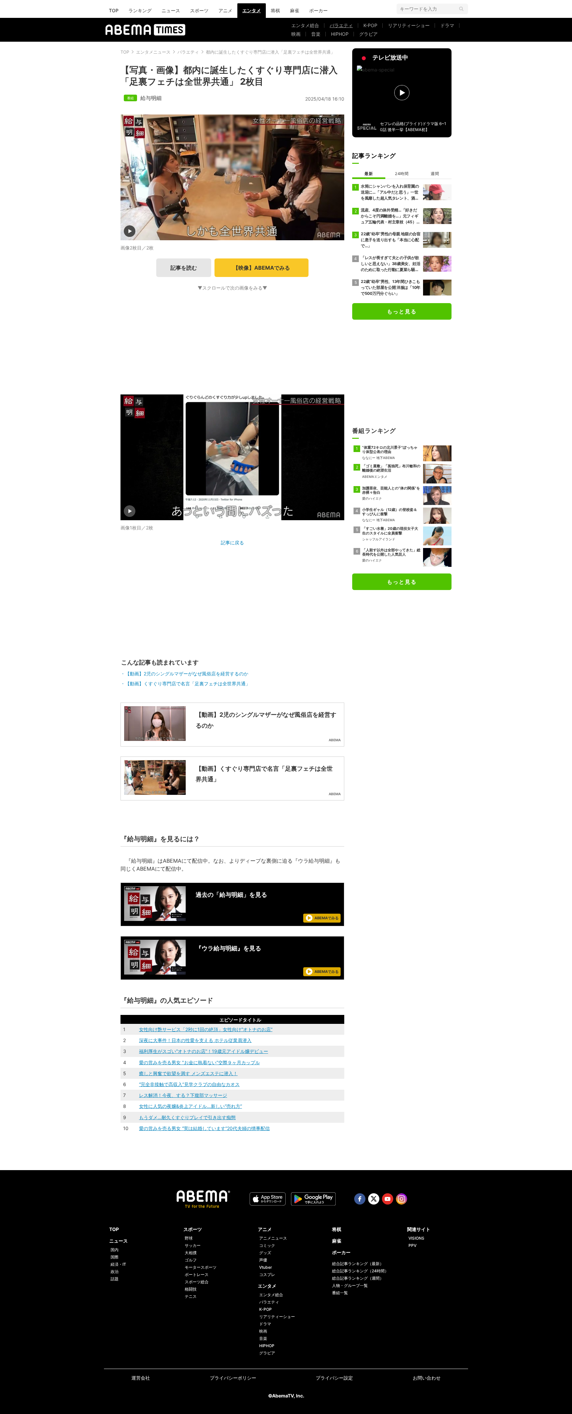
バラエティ (341, 25)
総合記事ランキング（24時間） (360, 1270)
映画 (296, 34)
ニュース (171, 10)
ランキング (140, 10)
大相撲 (191, 1252)
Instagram (401, 1199)
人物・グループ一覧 (350, 1285)
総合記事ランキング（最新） (358, 1263)
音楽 (315, 34)
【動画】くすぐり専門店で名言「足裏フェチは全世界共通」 (187, 683)
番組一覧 (340, 1292)
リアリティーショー (409, 25)
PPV (412, 1245)
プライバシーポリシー (233, 1378)
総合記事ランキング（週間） (358, 1278)
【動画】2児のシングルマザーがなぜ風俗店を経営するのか (186, 673)
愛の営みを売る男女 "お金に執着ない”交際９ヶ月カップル (199, 1062)
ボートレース (197, 1274)
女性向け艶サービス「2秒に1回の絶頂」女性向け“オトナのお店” (205, 1029)
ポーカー (318, 10)
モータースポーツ (200, 1267)
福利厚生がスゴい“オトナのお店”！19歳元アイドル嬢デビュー (203, 1051)
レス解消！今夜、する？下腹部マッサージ (183, 1095)
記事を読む (183, 267)
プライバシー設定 (334, 1378)
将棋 (275, 10)
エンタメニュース (153, 52)
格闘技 (191, 1289)
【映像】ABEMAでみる (261, 267)
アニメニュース (273, 1238)
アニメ (225, 10)
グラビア (368, 34)
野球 (189, 1238)
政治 (115, 1271)
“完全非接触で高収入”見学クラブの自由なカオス (189, 1084)
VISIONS (416, 1238)
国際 (115, 1256)
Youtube (387, 1199)
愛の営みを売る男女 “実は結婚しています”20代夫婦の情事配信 (204, 1128)
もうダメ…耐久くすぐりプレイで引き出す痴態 (187, 1117)
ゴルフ (191, 1259)
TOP (114, 10)
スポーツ (199, 10)
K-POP (370, 25)
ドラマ (447, 25)
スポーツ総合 (197, 1281)
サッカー (193, 1245)
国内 (115, 1249)
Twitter (373, 1199)
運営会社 (140, 1378)
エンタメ (251, 10)
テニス (191, 1296)
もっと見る (402, 311)
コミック (267, 1245)
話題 (115, 1278)
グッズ (265, 1252)
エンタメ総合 (305, 25)
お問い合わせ (427, 1378)
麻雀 (294, 10)
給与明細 (151, 98)
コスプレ (267, 1274)
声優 (263, 1259)
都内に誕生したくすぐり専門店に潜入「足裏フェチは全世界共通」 (270, 52)
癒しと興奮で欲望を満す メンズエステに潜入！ (188, 1073)
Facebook (359, 1199)
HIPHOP (340, 34)
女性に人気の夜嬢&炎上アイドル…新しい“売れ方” (190, 1106)
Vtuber (265, 1267)
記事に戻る (232, 542)
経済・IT (118, 1264)
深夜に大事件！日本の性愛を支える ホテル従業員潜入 (195, 1040)
